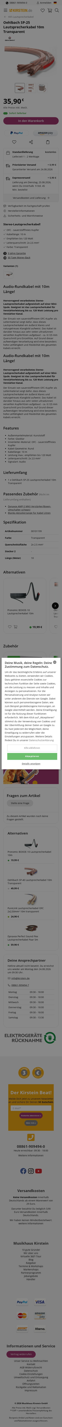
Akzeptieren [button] (32, 756)
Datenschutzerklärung (41, 740)
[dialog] (31, 713)
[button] (31, 763)
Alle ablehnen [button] (32, 747)
